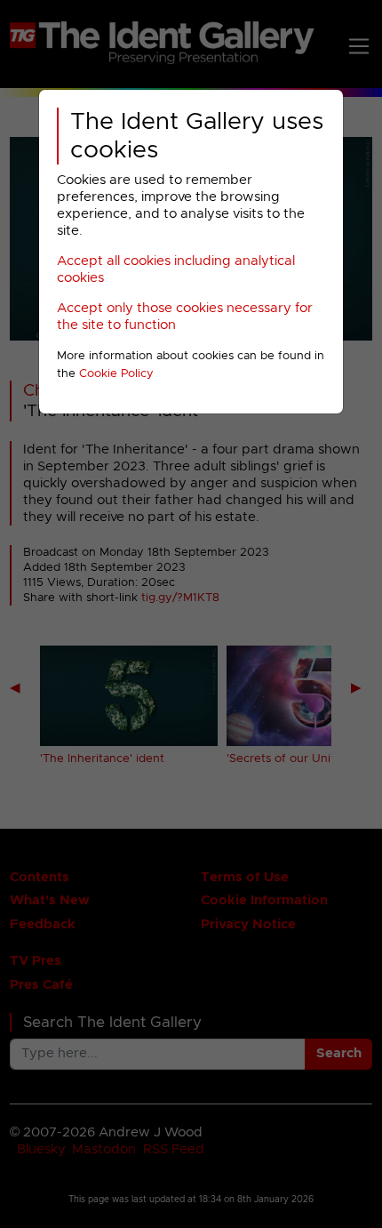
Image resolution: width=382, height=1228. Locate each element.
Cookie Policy (116, 374)
